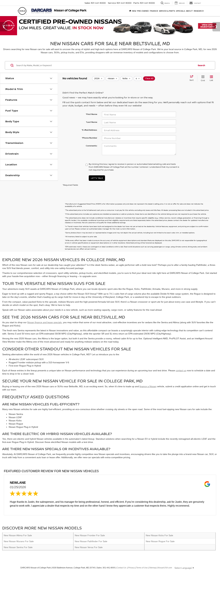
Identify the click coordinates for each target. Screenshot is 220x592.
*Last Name (91, 122)
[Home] (130, 11)
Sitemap (152, 568)
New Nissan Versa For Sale (89, 547)
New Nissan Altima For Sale (18, 535)
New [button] (134, 10)
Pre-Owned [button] (143, 10)
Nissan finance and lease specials (44, 322)
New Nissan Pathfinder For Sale (91, 541)
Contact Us (121, 568)
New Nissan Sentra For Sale (18, 547)
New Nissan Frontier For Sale (90, 535)
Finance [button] (154, 10)
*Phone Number (89, 137)
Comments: (91, 145)
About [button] (189, 10)
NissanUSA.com (165, 568)
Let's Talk (97, 178)
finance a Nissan (147, 386)
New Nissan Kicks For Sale (159, 535)
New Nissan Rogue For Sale (160, 541)
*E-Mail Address (89, 130)
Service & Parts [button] (167, 10)
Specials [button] (180, 10)
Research (199, 10)
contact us (181, 370)
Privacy (131, 568)
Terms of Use (142, 568)
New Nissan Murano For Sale (19, 541)
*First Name (91, 114)
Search (201, 65)
